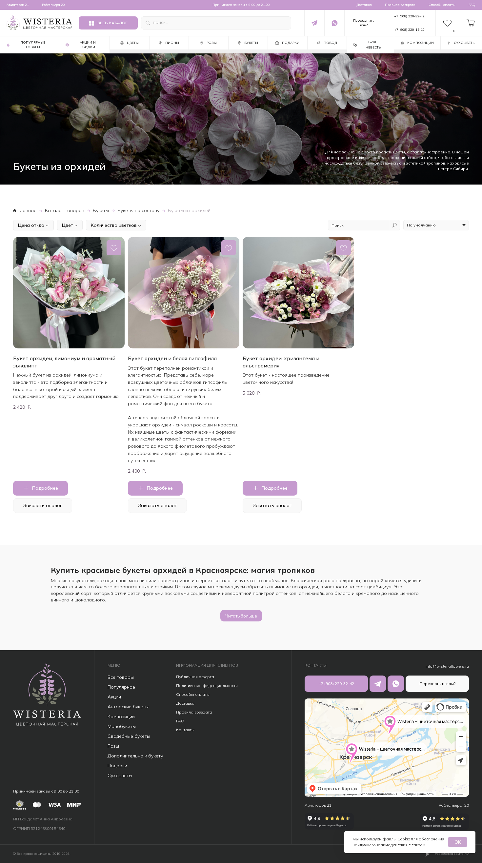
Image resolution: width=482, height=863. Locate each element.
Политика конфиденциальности (207, 685)
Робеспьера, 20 (454, 805)
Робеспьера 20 (53, 5)
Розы (113, 746)
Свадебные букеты (129, 736)
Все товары (121, 677)
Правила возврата (400, 5)
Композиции (121, 716)
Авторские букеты (128, 707)
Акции (114, 697)
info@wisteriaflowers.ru (447, 666)
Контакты (185, 729)
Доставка (364, 5)
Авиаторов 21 (18, 5)
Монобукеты (122, 726)
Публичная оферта (195, 676)
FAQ (472, 5)
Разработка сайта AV (452, 854)
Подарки (117, 766)
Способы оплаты (442, 5)
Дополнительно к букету (135, 756)
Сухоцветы (120, 775)
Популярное (121, 687)
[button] (364, 23)
